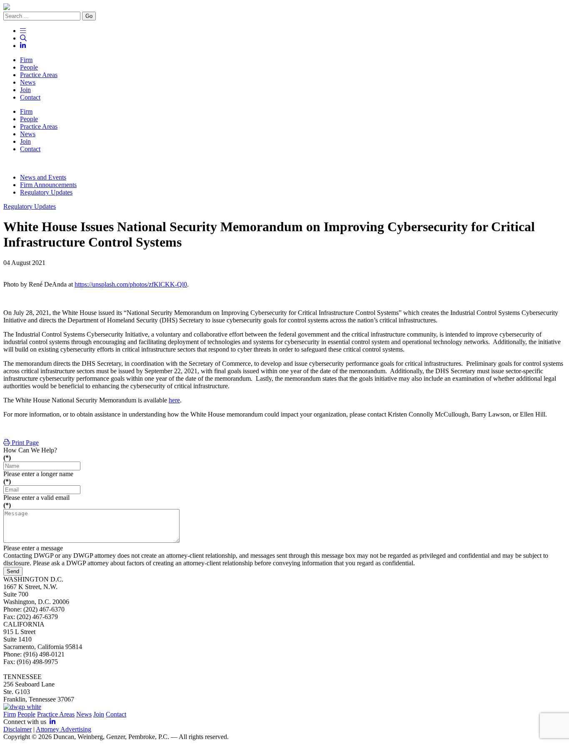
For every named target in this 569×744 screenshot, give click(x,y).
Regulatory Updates (46, 192)
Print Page (24, 442)
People (26, 714)
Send (13, 571)
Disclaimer (17, 729)
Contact (116, 714)
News (84, 714)
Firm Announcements (48, 184)
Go (88, 16)
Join (98, 714)
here (174, 400)
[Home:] (284, 7)
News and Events (43, 177)
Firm (9, 714)
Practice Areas (56, 714)
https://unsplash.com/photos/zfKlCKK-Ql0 (131, 284)
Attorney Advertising (63, 729)
